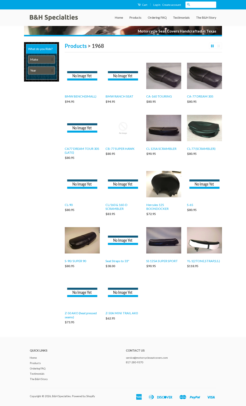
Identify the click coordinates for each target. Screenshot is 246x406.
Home (119, 17)
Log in (156, 4)
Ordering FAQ (157, 17)
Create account (171, 4)
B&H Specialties (61, 396)
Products (135, 17)
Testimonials (181, 17)
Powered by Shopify (83, 396)
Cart (144, 4)
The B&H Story (206, 17)
